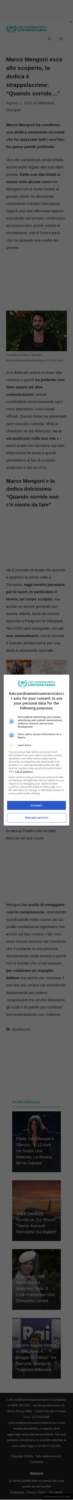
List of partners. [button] (24, 771)
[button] (36, 745)
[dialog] (36, 750)
